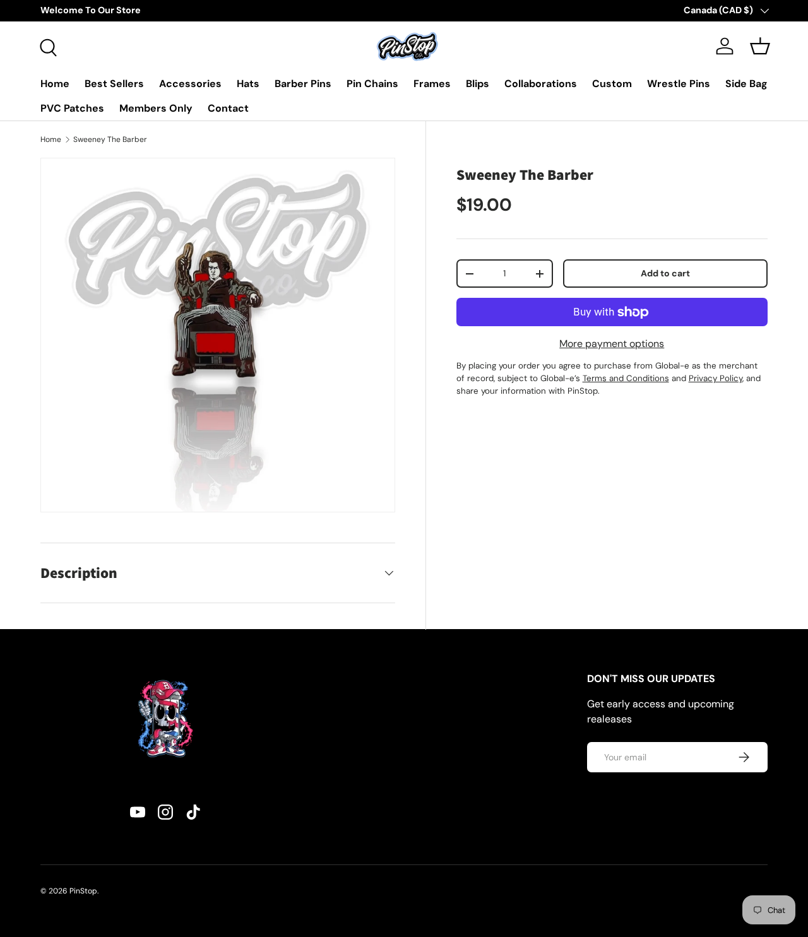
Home (54, 83)
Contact (228, 108)
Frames (432, 83)
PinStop (83, 891)
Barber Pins (303, 83)
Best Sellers (114, 83)
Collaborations (540, 83)
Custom (612, 83)
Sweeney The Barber (110, 139)
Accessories (190, 83)
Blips (477, 83)
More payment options (611, 343)
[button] (760, 46)
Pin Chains (372, 83)
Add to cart (665, 273)
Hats (248, 83)
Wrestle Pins (678, 83)
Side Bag (746, 83)
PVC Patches (72, 108)
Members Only (156, 108)
